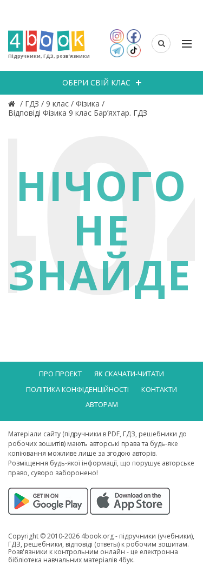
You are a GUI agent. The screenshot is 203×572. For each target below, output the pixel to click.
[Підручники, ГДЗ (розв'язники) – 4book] (13, 103)
